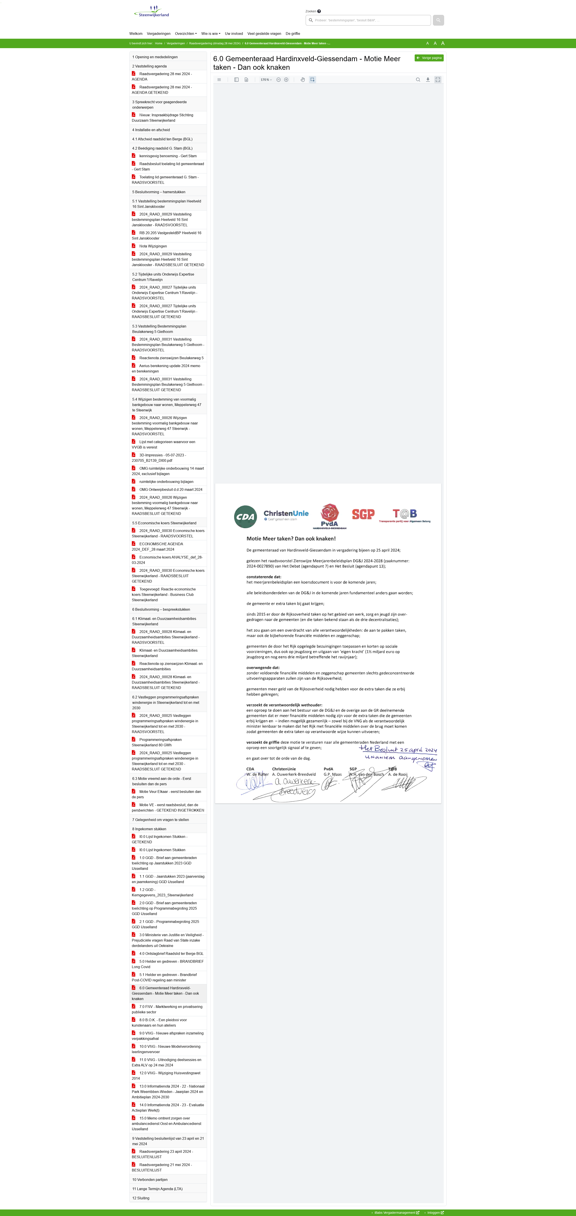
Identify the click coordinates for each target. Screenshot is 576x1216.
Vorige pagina (431, 58)
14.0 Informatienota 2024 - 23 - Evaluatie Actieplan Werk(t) (168, 1107)
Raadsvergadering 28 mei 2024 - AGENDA (162, 76)
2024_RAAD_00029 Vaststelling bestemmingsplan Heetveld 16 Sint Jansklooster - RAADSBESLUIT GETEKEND (168, 259)
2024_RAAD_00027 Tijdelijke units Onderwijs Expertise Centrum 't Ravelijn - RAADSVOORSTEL (164, 292)
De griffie (293, 34)
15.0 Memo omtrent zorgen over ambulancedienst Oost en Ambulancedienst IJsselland (166, 1123)
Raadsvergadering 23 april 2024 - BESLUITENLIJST (162, 1154)
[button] (438, 20)
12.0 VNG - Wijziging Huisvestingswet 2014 (166, 1075)
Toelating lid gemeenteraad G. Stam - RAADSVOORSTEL (165, 179)
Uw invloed (234, 34)
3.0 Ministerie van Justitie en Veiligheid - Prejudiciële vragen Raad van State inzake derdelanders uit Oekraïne (168, 940)
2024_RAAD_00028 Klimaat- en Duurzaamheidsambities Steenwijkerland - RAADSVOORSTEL (166, 637)
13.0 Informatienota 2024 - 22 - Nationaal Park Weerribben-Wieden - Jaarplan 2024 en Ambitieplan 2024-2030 (168, 1091)
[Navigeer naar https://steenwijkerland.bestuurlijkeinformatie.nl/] (151, 17)
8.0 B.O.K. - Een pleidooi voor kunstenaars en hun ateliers (159, 1022)
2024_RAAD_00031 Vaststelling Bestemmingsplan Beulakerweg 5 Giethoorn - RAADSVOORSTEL (168, 344)
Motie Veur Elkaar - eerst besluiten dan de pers (166, 794)
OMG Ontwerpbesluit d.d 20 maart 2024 (170, 489)
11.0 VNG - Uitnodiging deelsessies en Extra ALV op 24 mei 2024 (166, 1062)
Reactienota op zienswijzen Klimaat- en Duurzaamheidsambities (167, 666)
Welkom (135, 34)
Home (158, 43)
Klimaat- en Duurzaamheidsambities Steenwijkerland (165, 653)
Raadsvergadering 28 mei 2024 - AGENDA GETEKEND (162, 89)
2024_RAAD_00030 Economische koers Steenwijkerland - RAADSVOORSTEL (168, 533)
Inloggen (434, 1212)
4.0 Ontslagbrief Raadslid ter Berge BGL (171, 954)
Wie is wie (209, 34)
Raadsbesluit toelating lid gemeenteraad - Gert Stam (168, 166)
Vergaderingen (159, 34)
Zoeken (311, 11)
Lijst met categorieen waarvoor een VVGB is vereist (163, 444)
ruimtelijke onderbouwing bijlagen (166, 482)
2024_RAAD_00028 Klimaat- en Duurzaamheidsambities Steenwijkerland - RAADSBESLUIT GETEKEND (166, 682)
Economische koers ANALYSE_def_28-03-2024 (167, 560)
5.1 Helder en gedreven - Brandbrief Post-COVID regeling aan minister (164, 977)
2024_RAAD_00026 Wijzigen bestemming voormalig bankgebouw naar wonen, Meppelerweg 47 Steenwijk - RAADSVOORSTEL (165, 426)
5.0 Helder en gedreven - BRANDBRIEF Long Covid (168, 964)
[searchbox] (368, 20)
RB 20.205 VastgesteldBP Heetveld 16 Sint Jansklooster (166, 235)
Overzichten (184, 34)
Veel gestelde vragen (264, 34)
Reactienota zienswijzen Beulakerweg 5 (171, 358)
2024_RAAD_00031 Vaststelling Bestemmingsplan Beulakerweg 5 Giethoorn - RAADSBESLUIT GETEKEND (168, 384)
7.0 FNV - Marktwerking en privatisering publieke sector (167, 1009)
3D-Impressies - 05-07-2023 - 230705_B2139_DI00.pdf (159, 457)
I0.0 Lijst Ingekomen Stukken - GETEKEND (159, 839)
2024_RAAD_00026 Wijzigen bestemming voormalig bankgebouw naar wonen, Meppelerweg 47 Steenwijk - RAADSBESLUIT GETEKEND (165, 506)
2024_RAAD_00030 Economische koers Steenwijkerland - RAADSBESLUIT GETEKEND (168, 576)
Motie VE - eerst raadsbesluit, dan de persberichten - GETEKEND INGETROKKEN (168, 807)
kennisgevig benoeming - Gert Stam (168, 156)
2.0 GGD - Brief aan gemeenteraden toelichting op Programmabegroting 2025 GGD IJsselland (164, 908)
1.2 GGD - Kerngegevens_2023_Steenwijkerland (162, 892)
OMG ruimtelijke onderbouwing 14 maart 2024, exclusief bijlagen (168, 471)
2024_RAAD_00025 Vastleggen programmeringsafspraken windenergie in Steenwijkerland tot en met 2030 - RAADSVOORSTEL (165, 724)
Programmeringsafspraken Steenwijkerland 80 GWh (157, 742)
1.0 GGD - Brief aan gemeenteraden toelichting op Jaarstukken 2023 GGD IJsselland (164, 863)
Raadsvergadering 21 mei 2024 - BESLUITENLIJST (162, 1167)
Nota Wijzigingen (153, 246)
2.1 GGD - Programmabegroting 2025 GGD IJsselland (165, 924)
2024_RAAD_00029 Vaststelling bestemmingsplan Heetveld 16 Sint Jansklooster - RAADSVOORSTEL (161, 219)
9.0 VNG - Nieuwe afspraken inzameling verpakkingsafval (168, 1036)
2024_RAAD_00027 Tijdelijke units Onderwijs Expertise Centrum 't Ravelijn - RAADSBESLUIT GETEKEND (164, 311)
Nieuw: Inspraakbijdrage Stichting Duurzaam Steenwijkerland (162, 117)
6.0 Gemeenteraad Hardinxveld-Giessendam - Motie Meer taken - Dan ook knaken (165, 993)
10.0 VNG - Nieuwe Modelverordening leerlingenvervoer (166, 1049)
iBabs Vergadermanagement (395, 1212)
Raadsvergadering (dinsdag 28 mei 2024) (215, 43)
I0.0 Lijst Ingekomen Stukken (162, 850)
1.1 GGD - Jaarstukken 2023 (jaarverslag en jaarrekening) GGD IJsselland (168, 879)
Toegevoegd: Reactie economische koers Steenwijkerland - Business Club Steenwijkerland (164, 594)
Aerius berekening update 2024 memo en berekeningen (166, 368)
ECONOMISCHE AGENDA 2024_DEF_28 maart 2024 (157, 546)
